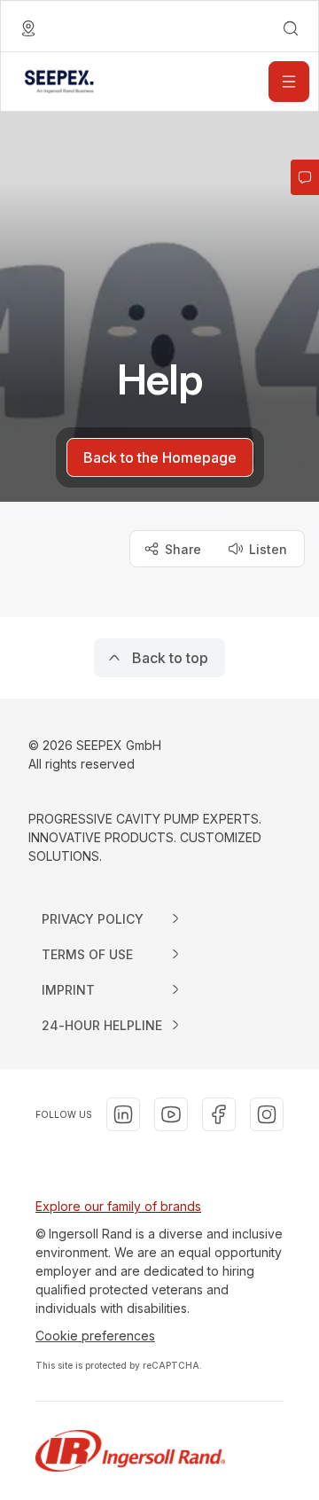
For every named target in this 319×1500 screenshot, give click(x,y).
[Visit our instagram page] (267, 1114)
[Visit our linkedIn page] (123, 1114)
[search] (290, 28)
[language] (28, 28)
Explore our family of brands (118, 1206)
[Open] (288, 81)
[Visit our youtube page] (171, 1114)
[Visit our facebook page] (219, 1114)
